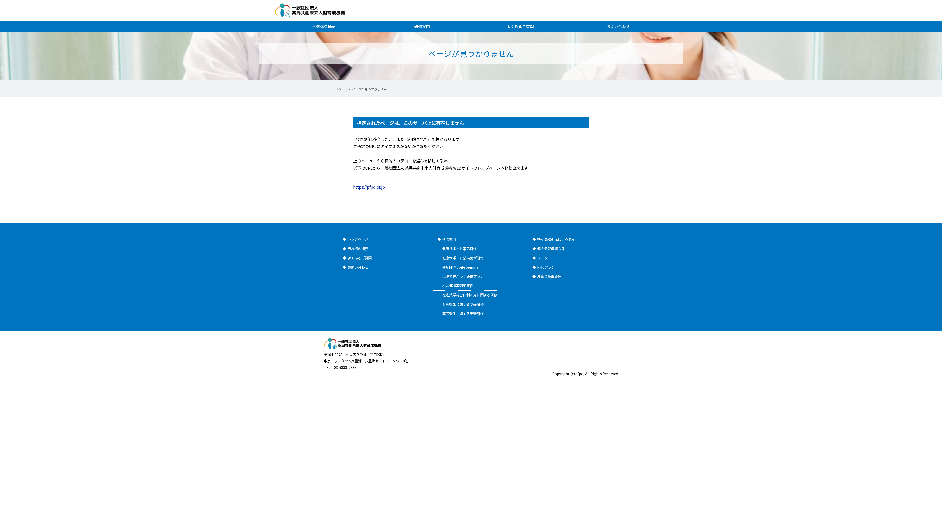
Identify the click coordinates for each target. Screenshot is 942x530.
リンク (542, 257)
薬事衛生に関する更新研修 (463, 313)
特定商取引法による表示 (556, 239)
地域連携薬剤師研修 (457, 285)
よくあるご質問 (520, 26)
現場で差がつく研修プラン (463, 276)
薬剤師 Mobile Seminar (461, 267)
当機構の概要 (324, 26)
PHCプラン (546, 267)
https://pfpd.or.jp (369, 187)
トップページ (358, 239)
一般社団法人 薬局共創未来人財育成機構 (310, 10)
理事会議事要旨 (549, 276)
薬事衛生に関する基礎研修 (463, 304)
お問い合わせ (618, 26)
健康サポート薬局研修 (459, 248)
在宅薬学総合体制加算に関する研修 (469, 294)
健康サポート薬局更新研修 (463, 257)
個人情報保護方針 (551, 248)
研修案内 (422, 26)
